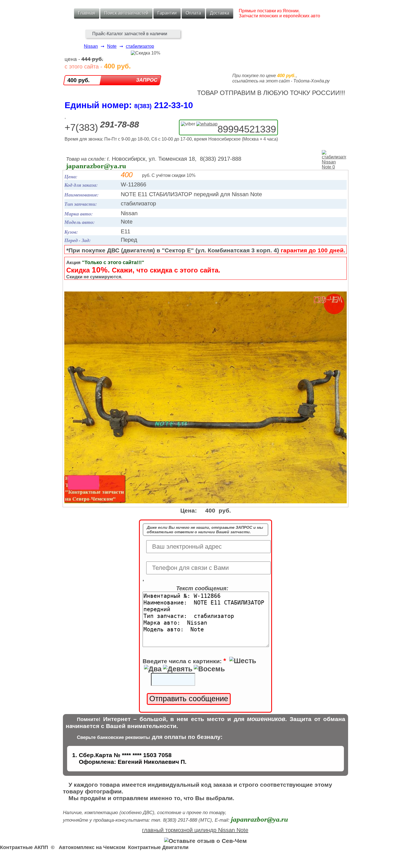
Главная (86, 13)
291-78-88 (119, 124)
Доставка (219, 13)
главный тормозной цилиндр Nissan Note (195, 830)
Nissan (91, 46)
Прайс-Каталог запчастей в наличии (129, 33)
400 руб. (78, 80)
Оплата (193, 13)
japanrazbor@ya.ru (96, 166)
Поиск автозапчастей (126, 13)
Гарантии (167, 13)
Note (112, 46)
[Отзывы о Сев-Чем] (205, 841)
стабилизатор (140, 46)
